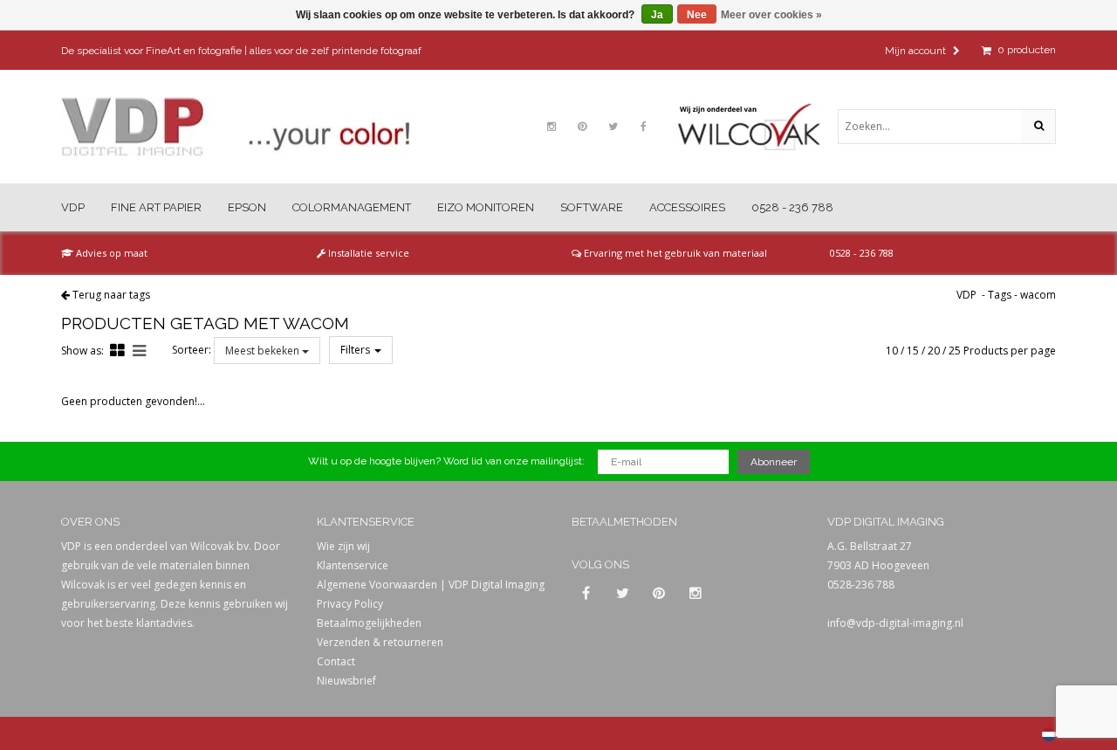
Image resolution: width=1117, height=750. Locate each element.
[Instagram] (551, 127)
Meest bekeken (263, 350)
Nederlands (1049, 734)
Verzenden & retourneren (380, 642)
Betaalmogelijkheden (369, 623)
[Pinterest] (582, 127)
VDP (73, 207)
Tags (999, 294)
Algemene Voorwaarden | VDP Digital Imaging (431, 584)
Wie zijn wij (343, 546)
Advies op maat (110, 252)
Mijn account (917, 51)
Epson (247, 207)
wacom (1038, 294)
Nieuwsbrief (346, 680)
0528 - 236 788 (792, 207)
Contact (336, 661)
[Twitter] (613, 127)
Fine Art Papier (156, 207)
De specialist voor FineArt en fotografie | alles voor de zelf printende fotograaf (241, 51)
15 (913, 350)
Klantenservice (352, 565)
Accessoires (687, 207)
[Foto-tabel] (117, 350)
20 (934, 350)
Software (591, 207)
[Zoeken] (1038, 126)
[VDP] (235, 127)
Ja (657, 15)
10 (892, 350)
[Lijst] (139, 350)
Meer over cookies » (771, 15)
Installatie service (367, 252)
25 (955, 350)
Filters (356, 349)
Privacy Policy (350, 603)
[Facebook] (643, 127)
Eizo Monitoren (485, 207)
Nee (697, 15)
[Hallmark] (757, 126)
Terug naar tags (111, 294)
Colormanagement (351, 207)
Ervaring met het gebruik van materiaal (674, 252)
